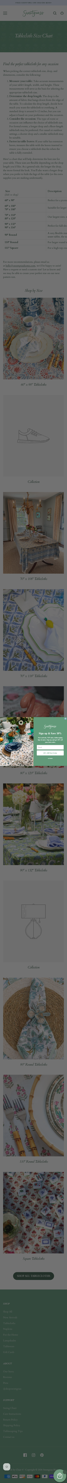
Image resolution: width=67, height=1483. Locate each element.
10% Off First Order (50, 753)
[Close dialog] (65, 719)
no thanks (50, 758)
